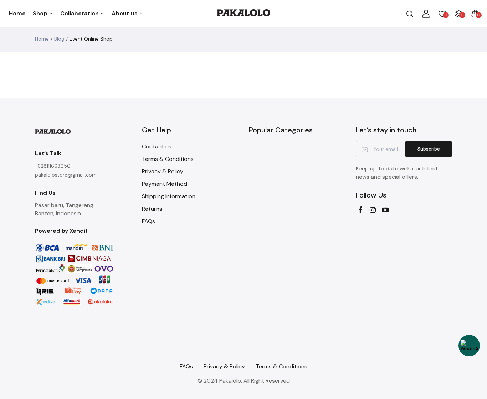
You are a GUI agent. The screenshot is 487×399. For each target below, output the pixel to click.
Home (17, 13)
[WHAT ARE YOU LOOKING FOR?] (409, 13)
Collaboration (80, 13)
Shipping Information (168, 196)
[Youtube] (385, 210)
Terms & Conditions (168, 159)
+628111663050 (53, 166)
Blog (59, 39)
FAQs (148, 221)
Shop (41, 13)
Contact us (156, 146)
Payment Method (164, 184)
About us (125, 13)
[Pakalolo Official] (243, 13)
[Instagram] (372, 210)
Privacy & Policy (162, 171)
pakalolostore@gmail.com (66, 175)
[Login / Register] (426, 13)
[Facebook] (360, 210)
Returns (152, 208)
